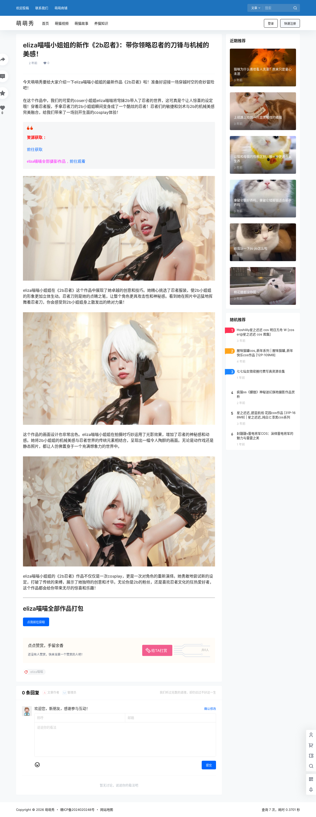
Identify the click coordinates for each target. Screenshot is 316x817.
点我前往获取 (36, 622)
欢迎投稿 (22, 8)
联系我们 (41, 8)
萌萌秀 (49, 810)
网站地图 (106, 810)
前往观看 (77, 161)
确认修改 (210, 709)
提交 (209, 765)
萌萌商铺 (61, 8)
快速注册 (290, 23)
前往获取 (35, 149)
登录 (271, 23)
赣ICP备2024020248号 (77, 810)
